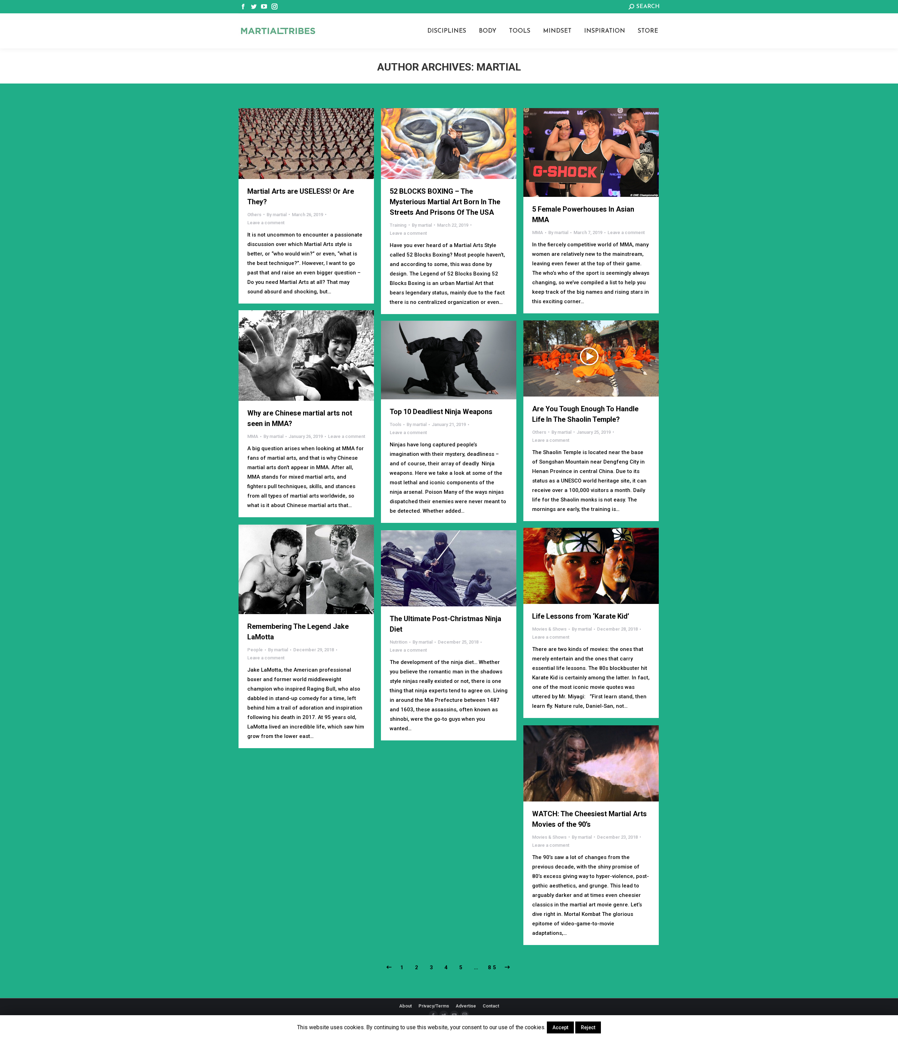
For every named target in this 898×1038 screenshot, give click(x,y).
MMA (537, 232)
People (255, 649)
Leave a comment (265, 222)
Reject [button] (588, 1027)
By (277, 214)
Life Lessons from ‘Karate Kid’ (580, 616)
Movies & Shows (549, 629)
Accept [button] (560, 1027)
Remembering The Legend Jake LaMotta (298, 631)
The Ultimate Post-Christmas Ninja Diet (445, 623)
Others (254, 214)
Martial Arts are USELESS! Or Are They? (300, 196)
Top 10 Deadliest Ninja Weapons (441, 411)
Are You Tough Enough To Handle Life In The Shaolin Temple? (585, 414)
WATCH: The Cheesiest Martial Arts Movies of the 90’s (589, 819)
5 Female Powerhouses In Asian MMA (583, 214)
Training (398, 225)
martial (498, 67)
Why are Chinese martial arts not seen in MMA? (299, 418)
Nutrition (398, 642)
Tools (395, 424)
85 (493, 967)
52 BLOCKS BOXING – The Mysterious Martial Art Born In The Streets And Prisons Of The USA (445, 202)
